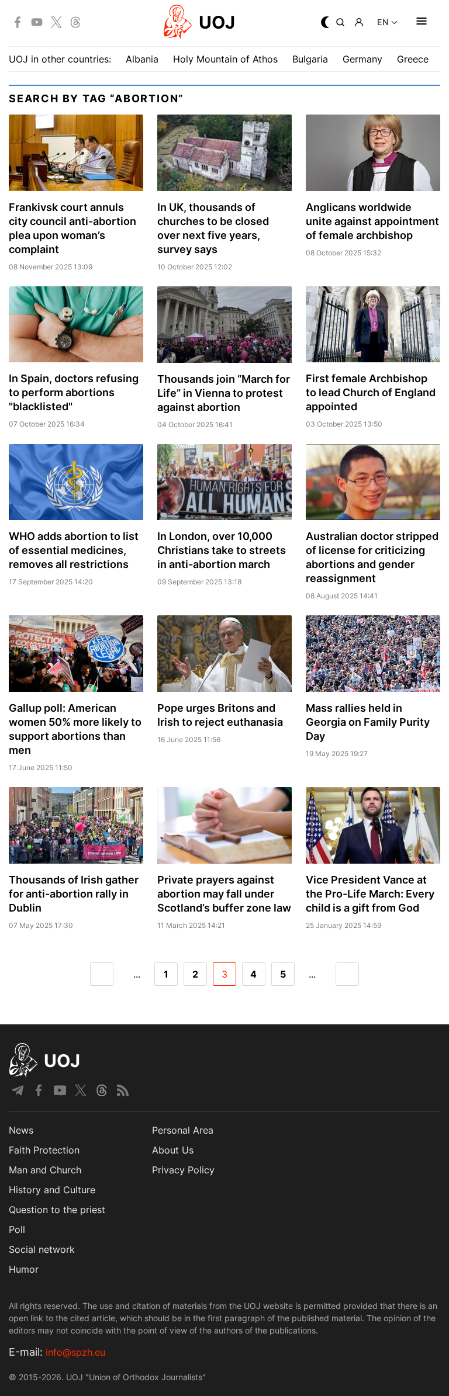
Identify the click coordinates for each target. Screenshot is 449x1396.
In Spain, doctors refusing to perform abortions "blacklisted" (74, 392)
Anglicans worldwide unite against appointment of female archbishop (372, 221)
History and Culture (52, 1190)
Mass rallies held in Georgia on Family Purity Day (368, 722)
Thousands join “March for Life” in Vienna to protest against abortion (223, 393)
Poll (17, 1229)
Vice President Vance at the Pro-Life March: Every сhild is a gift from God (370, 894)
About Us (173, 1150)
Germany (362, 59)
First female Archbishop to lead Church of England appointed (371, 392)
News (21, 1130)
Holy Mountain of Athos (225, 59)
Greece (413, 59)
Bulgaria (310, 59)
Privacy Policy (183, 1170)
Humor (24, 1269)
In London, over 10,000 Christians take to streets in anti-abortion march (221, 550)
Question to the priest (57, 1209)
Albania (142, 59)
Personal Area (182, 1130)
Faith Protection (44, 1150)
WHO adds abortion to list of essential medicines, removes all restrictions (74, 550)
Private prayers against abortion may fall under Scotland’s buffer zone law (224, 894)
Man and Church (45, 1170)
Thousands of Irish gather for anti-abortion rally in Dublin (74, 894)
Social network (42, 1249)
